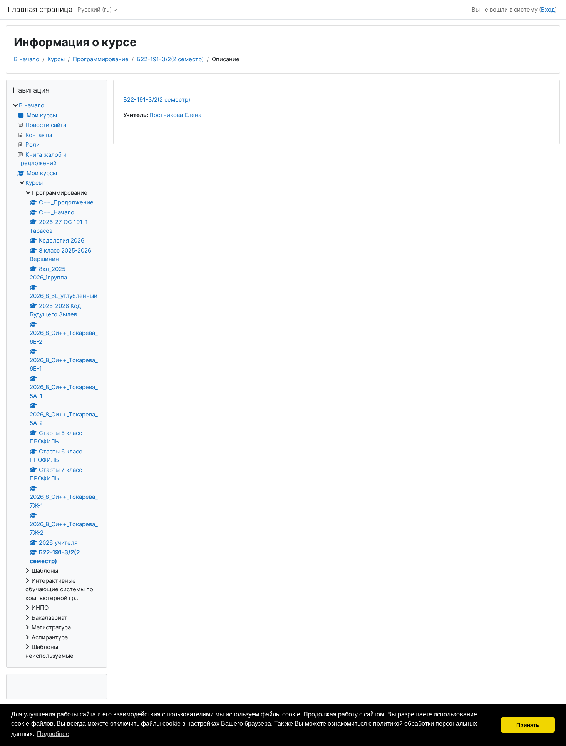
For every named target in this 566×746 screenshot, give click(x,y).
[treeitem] (56, 380)
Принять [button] (527, 725)
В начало (26, 59)
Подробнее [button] (53, 734)
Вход (548, 9)
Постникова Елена (175, 115)
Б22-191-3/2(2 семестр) (170, 59)
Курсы (56, 59)
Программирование (101, 59)
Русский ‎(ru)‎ (94, 9)
